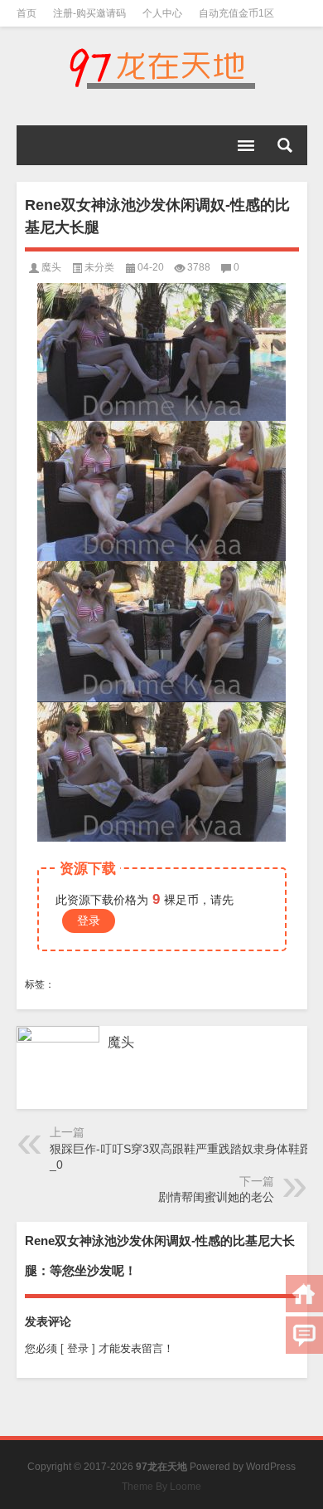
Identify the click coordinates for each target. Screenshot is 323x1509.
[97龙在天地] (162, 68)
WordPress (271, 1466)
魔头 (51, 267)
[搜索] (285, 145)
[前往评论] (304, 1335)
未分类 (99, 267)
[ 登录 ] (78, 1348)
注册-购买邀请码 (89, 13)
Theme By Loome (161, 1486)
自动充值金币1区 (236, 13)
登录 (88, 920)
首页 (26, 13)
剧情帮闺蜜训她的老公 (216, 1197)
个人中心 (162, 13)
